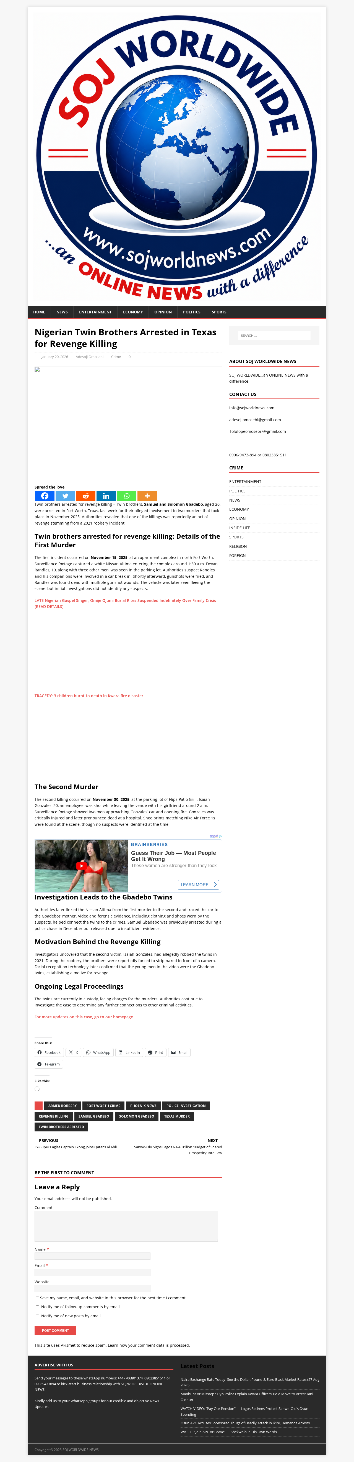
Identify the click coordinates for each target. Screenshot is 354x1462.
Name (41, 1249)
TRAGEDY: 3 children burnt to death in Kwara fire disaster (89, 695)
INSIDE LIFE (239, 527)
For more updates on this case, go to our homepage (84, 1016)
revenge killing (54, 1116)
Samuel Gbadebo (94, 1116)
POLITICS (192, 312)
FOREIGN (237, 555)
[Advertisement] (128, 654)
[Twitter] (65, 496)
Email (40, 1265)
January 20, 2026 (54, 356)
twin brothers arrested (61, 1126)
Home (39, 312)
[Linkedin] (106, 496)
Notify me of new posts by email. (71, 1315)
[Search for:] (274, 335)
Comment (44, 1207)
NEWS (62, 312)
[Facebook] (44, 496)
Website (42, 1281)
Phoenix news (143, 1105)
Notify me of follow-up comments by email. (81, 1306)
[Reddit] (85, 496)
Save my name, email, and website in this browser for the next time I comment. (113, 1297)
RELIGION (238, 546)
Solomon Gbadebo (136, 1116)
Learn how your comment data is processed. (149, 1345)
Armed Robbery (62, 1105)
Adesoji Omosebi (89, 356)
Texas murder (177, 1116)
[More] (147, 496)
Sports (219, 312)
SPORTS (236, 537)
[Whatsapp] (126, 496)
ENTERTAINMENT (95, 312)
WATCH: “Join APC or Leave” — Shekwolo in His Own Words (229, 1431)
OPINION (163, 312)
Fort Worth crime (103, 1105)
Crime (116, 356)
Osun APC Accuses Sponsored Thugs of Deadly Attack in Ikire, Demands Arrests (245, 1422)
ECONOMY (133, 312)
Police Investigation (186, 1105)
